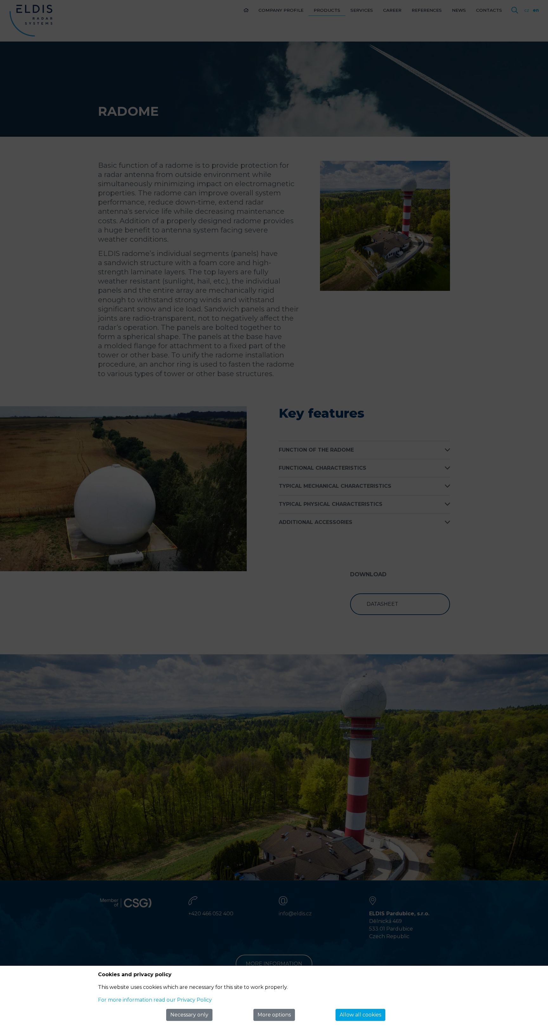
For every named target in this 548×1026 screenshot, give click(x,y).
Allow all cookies (360, 1015)
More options (274, 1015)
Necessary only (189, 1015)
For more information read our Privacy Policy (155, 1000)
